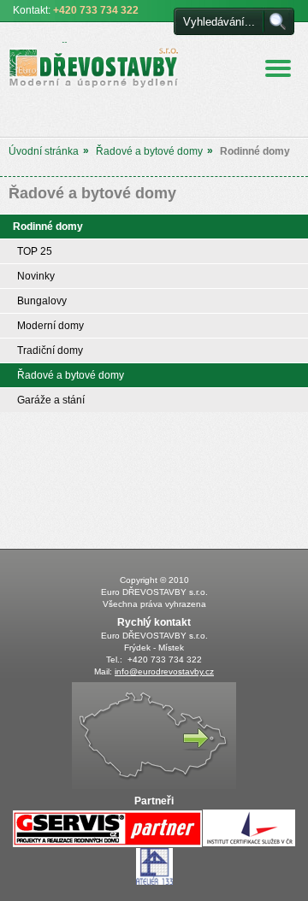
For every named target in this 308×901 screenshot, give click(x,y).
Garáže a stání (51, 400)
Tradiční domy (50, 350)
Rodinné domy (48, 227)
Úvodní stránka (44, 151)
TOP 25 (34, 251)
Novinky (36, 276)
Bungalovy (42, 301)
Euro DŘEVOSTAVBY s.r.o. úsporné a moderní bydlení (81, 65)
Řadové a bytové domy (149, 151)
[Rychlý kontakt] (154, 786)
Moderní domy (50, 326)
